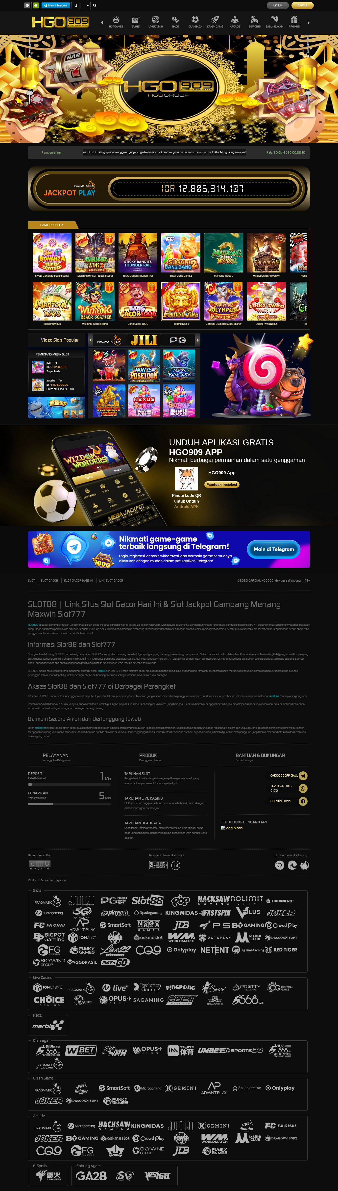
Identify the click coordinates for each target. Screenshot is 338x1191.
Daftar (302, 5)
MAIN (55, 253)
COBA (112, 361)
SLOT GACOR (49, 580)
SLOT (31, 580)
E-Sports (255, 26)
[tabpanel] (169, 89)
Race (175, 26)
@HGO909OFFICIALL (284, 775)
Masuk (277, 5)
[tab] (110, 340)
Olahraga (195, 26)
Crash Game (215, 26)
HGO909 (33, 624)
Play (87, 193)
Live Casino (155, 26)
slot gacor (40, 728)
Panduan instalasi (222, 485)
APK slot (274, 696)
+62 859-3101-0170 (280, 788)
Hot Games (116, 26)
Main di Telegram (58, 5)
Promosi (294, 26)
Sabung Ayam (274, 26)
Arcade (235, 26)
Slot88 (101, 671)
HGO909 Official (280, 801)
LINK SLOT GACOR (111, 580)
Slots (136, 26)
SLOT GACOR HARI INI (78, 580)
